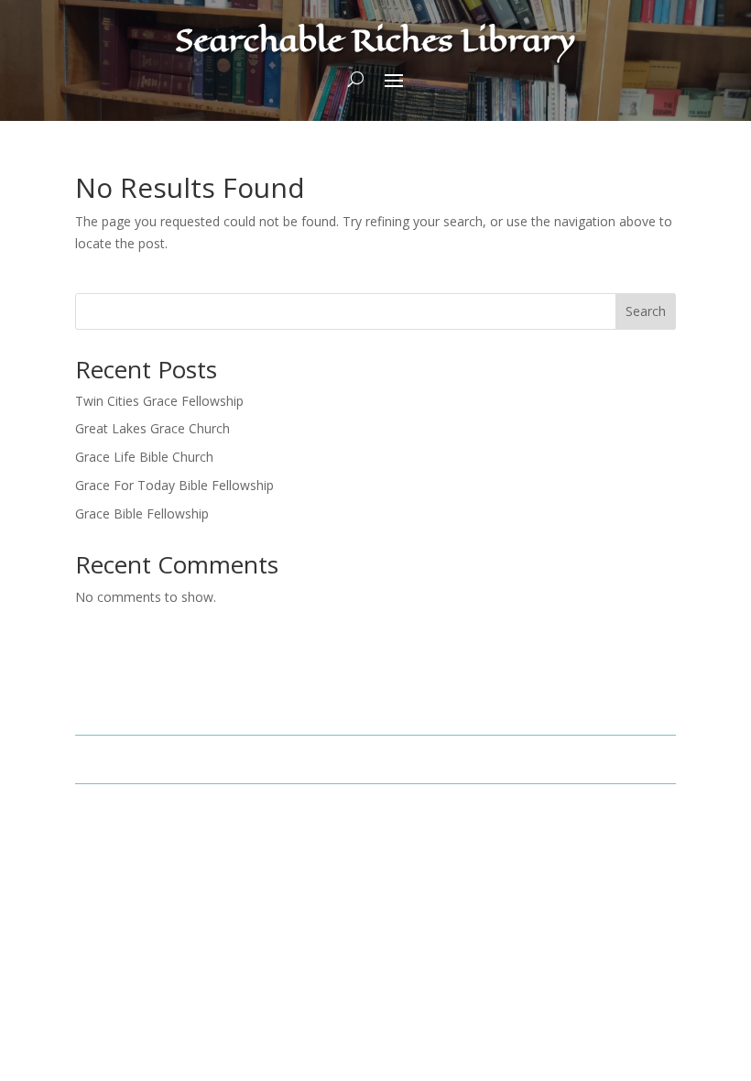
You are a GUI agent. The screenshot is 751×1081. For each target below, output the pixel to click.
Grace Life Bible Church (144, 456)
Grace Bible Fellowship (142, 513)
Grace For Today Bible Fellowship (174, 485)
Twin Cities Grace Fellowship (159, 400)
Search (646, 311)
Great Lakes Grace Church (152, 428)
